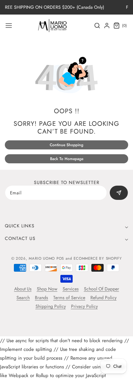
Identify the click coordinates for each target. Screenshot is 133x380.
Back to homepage (66, 159)
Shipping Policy (51, 306)
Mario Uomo (42, 258)
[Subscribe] (119, 193)
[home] (66, 372)
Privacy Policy (84, 306)
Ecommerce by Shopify (98, 258)
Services (71, 289)
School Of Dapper (101, 289)
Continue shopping (66, 145)
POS (60, 258)
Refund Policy (103, 297)
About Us (23, 289)
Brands (41, 297)
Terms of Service (69, 297)
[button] (9, 25)
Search (23, 297)
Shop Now (47, 289)
